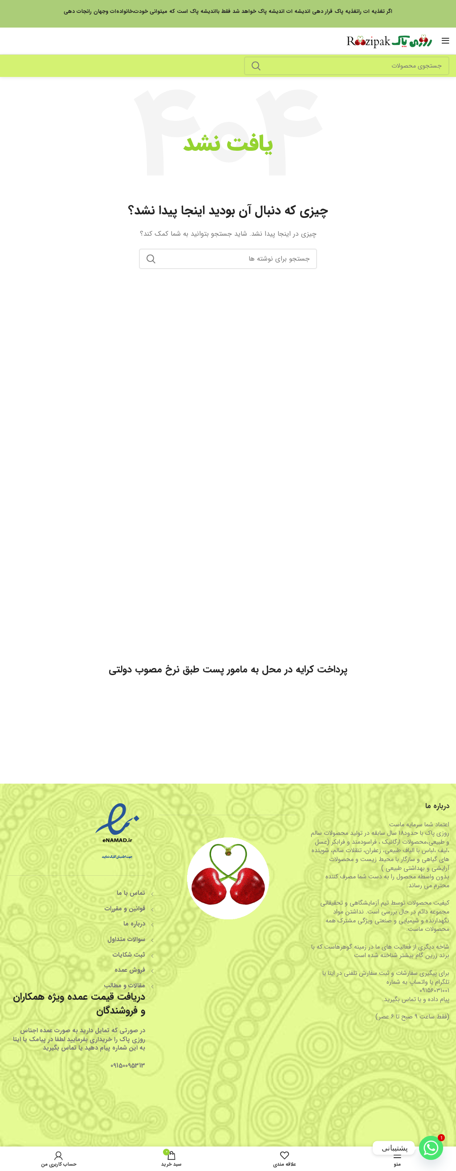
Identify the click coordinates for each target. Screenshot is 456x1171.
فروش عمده (129, 970)
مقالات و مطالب (124, 985)
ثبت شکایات (129, 955)
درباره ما (134, 924)
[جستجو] (256, 65)
